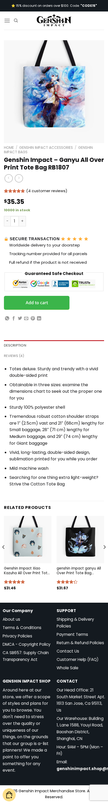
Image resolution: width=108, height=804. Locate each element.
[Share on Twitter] (20, 318)
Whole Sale (67, 668)
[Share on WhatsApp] (7, 318)
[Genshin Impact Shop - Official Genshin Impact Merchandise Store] (54, 20)
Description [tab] (15, 345)
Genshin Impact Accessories (46, 147)
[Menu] (7, 20)
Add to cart (37, 303)
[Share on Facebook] (14, 318)
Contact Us (68, 651)
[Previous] (3, 557)
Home (9, 147)
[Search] (16, 21)
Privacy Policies (17, 636)
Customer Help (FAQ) (78, 659)
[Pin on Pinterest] (33, 318)
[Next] (104, 557)
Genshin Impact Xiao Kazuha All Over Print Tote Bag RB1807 (27, 570)
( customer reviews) (46, 191)
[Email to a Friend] (26, 318)
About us (11, 619)
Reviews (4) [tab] (14, 356)
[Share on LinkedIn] (39, 318)
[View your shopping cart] (9, 795)
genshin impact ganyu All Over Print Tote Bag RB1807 (79, 570)
